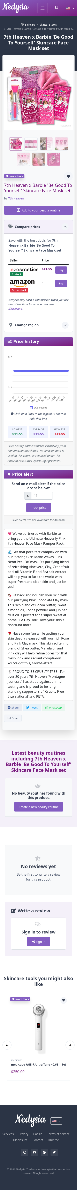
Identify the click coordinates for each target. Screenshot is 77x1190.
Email (14, 718)
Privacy (23, 1134)
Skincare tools (48, 24)
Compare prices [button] (27, 226)
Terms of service (58, 1134)
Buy (61, 270)
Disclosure (15, 308)
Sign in (40, 941)
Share (14, 707)
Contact (37, 1140)
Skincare (30, 24)
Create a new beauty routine (39, 807)
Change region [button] (27, 325)
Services (8, 1134)
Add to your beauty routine (41, 210)
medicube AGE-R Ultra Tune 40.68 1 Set (38, 1064)
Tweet (34, 707)
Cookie (37, 1134)
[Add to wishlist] (68, 176)
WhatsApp (55, 707)
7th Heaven (16, 198)
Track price (38, 507)
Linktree (53, 1140)
